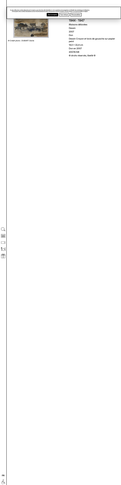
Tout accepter (52, 14)
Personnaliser (75, 14)
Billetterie (3, 242)
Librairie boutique (3, 256)
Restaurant (3, 249)
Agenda (3, 236)
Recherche (3, 229)
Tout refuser (64, 14)
